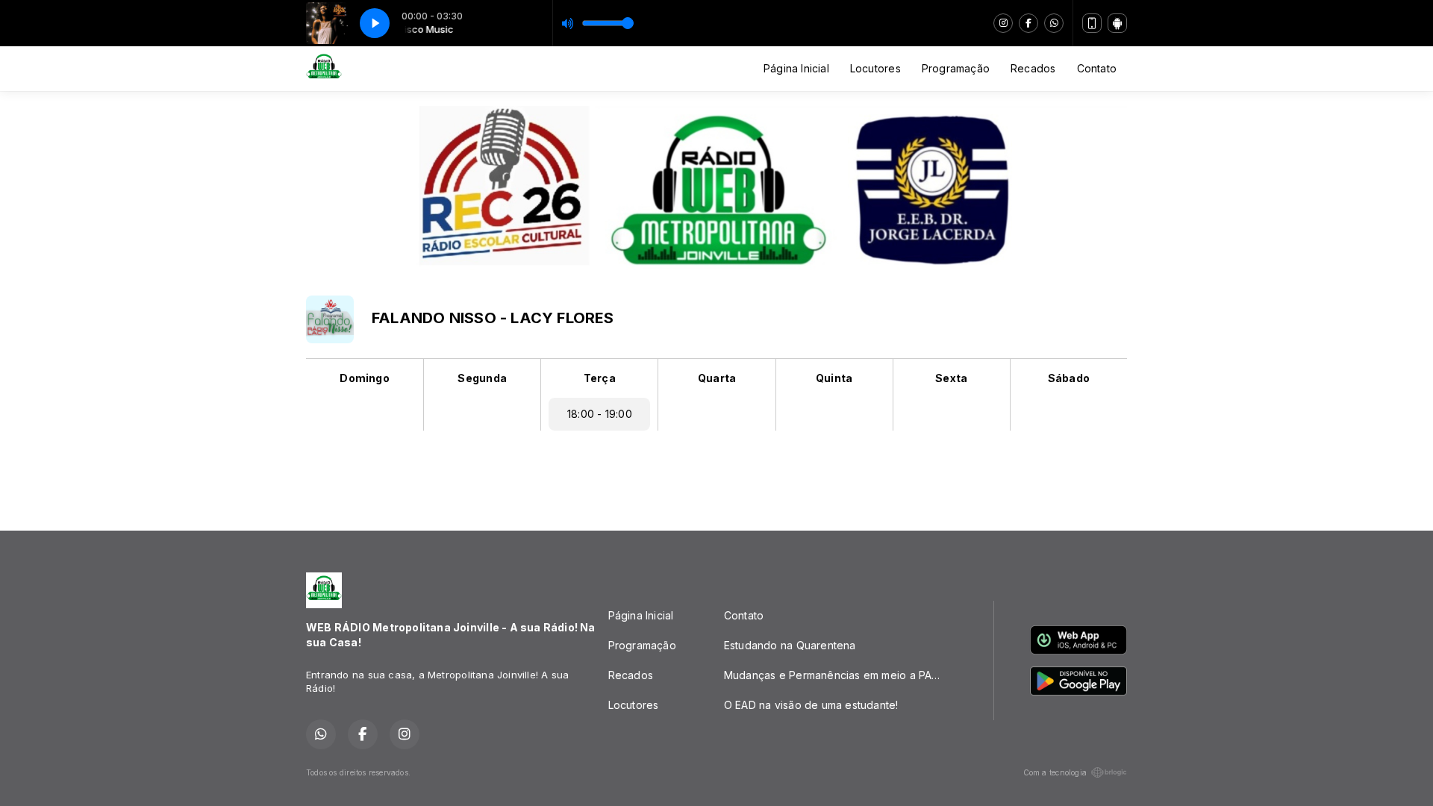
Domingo (364, 378)
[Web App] (1092, 23)
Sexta (951, 378)
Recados (1033, 68)
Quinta (834, 378)
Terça (600, 378)
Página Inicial (796, 68)
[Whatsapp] (1054, 23)
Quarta (717, 378)
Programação (956, 68)
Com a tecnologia (1055, 772)
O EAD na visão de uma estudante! (811, 705)
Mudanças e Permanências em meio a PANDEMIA (841, 675)
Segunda (482, 378)
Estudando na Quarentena (790, 645)
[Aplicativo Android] (1117, 23)
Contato (1097, 68)
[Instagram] (1003, 23)
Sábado (1069, 378)
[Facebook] (1028, 23)
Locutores (875, 68)
